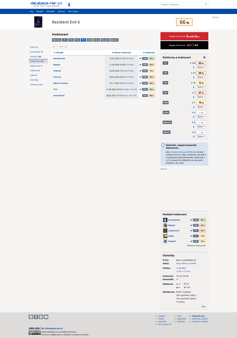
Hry (31, 11)
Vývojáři (39, 11)
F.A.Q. (179, 316)
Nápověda (181, 318)
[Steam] (31, 317)
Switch (114, 40)
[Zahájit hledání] (206, 4)
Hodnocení (150, 52)
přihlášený (191, 152)
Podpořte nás (198, 316)
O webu (161, 316)
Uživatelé (50, 11)
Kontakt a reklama (200, 321)
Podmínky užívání (200, 318)
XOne (96, 40)
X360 (90, 40)
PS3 (71, 40)
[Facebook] (36, 317)
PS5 (83, 40)
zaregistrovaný (177, 152)
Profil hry (34, 47)
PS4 (77, 40)
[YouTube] (46, 317)
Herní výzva (73, 11)
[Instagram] (41, 317)
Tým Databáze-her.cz (51, 328)
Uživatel (59, 52)
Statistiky (34, 80)
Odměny (181, 321)
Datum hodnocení (122, 52)
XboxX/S (105, 40)
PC (65, 40)
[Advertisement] (223, 59)
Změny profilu (36, 84)
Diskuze (61, 11)
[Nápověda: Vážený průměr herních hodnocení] (204, 57)
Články (161, 318)
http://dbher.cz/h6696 (186, 263)
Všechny (57, 40)
